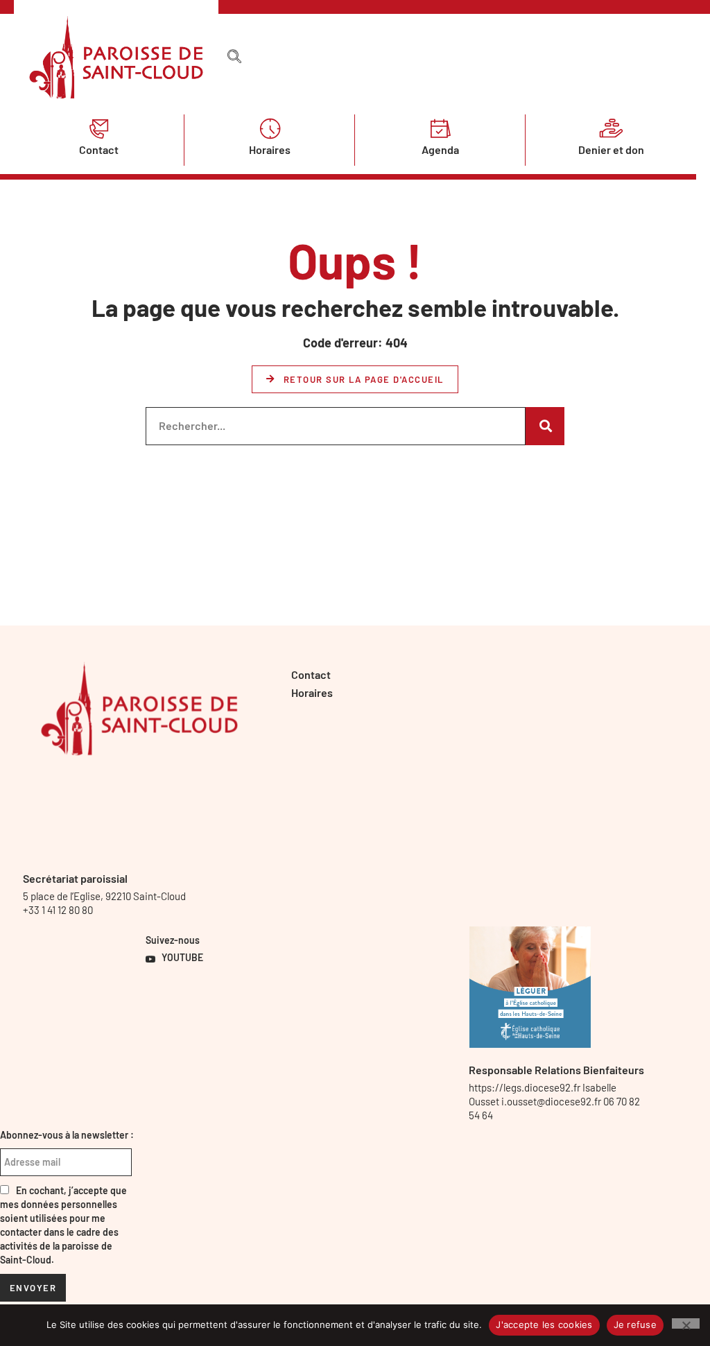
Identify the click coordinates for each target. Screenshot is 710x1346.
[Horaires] (270, 128)
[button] (234, 57)
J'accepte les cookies (544, 1324)
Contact (99, 149)
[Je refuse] (686, 1323)
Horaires (270, 149)
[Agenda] (440, 128)
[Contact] (99, 128)
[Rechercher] (545, 426)
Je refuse (635, 1324)
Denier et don (611, 149)
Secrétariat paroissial (75, 878)
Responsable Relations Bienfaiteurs (556, 1069)
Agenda (440, 149)
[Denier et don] (611, 128)
